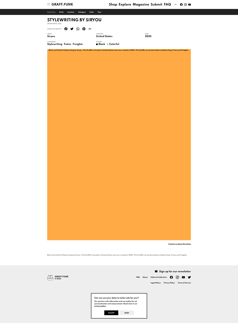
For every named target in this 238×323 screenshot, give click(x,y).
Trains (67, 44)
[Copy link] (89, 28)
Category (82, 12)
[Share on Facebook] (65, 28)
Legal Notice (156, 283)
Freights (78, 44)
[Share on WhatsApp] (77, 28)
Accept (111, 313)
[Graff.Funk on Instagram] (185, 4)
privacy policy (100, 306)
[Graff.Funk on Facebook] (181, 4)
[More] (175, 4)
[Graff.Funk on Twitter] (189, 277)
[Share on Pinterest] (83, 28)
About (145, 277)
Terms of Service (184, 283)
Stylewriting (54, 44)
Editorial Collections (159, 277)
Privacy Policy (169, 283)
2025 (148, 36)
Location (70, 12)
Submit (156, 4)
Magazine (141, 4)
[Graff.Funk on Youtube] (189, 4)
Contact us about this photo (179, 244)
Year (99, 12)
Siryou (51, 36)
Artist (61, 12)
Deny (126, 313)
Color (91, 12)
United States (104, 36)
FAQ (167, 4)
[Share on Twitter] (71, 28)
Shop (113, 4)
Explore (125, 4)
